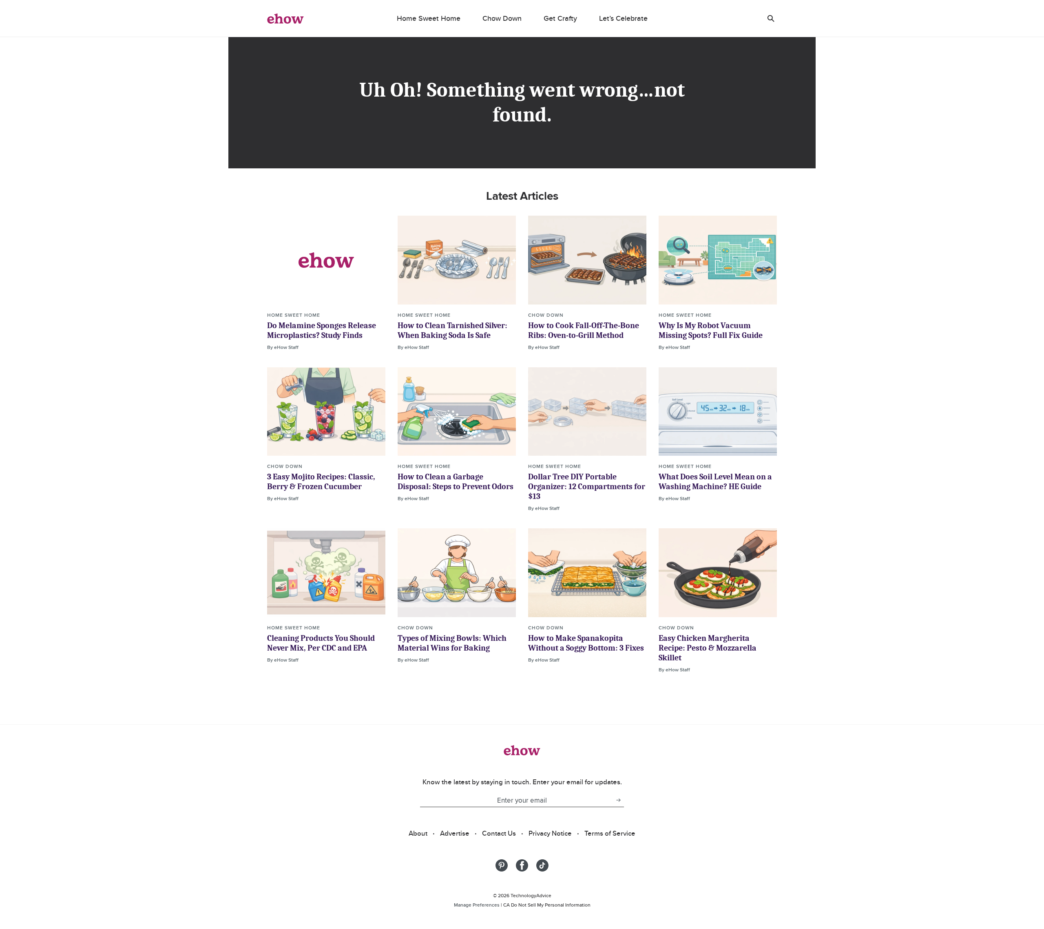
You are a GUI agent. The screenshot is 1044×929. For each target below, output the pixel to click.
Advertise (454, 833)
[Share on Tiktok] (542, 865)
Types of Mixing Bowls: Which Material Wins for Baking (452, 643)
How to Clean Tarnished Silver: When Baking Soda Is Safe (452, 330)
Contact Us (499, 833)
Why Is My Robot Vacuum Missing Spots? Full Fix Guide (711, 330)
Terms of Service (609, 833)
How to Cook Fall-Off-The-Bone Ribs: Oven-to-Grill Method (583, 330)
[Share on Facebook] (522, 865)
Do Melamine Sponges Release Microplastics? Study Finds (321, 330)
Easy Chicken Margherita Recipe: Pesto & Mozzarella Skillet (707, 647)
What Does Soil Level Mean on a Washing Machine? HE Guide (715, 481)
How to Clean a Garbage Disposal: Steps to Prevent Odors (455, 481)
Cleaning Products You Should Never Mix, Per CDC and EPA (321, 643)
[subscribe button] (618, 800)
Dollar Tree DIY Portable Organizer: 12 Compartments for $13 (586, 486)
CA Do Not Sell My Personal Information (547, 904)
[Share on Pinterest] (501, 865)
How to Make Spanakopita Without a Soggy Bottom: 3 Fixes (586, 643)
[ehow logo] (285, 18)
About (418, 833)
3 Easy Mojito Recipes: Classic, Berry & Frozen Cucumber (321, 481)
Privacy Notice (550, 833)
